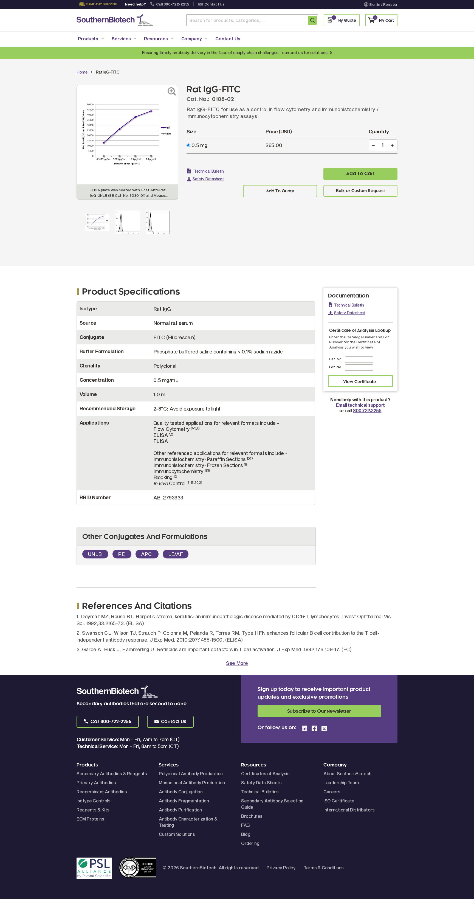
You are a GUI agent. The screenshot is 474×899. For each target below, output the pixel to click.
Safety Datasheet (208, 178)
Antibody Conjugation (180, 791)
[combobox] (252, 20)
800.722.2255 (367, 410)
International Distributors (349, 809)
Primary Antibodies (96, 782)
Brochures (252, 816)
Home (82, 72)
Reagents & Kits (93, 809)
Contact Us (214, 4)
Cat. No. (335, 359)
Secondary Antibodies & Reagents (112, 773)
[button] (108, 722)
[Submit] (312, 20)
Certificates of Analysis (265, 773)
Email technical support (360, 405)
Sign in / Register (383, 4)
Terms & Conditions (323, 867)
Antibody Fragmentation (184, 800)
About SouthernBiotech (347, 773)
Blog (245, 834)
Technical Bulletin (209, 171)
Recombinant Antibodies (102, 791)
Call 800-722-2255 (172, 4)
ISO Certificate (338, 800)
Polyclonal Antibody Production (191, 773)
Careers (331, 791)
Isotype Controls (93, 800)
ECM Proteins (90, 818)
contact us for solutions (304, 52)
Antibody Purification (180, 809)
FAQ (245, 825)
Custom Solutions (177, 834)
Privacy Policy (281, 867)
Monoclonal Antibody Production (192, 782)
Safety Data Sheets (261, 782)
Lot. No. (335, 367)
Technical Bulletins (260, 791)
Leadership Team (341, 782)
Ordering (250, 843)
